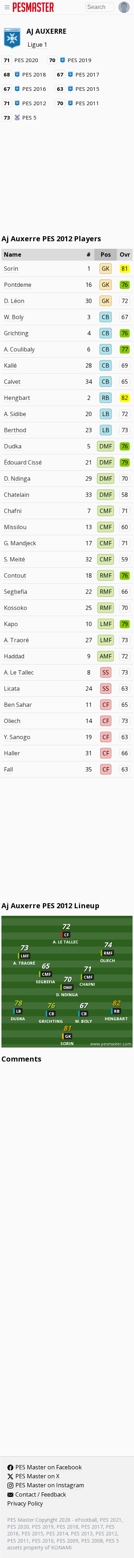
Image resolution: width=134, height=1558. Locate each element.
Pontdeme (17, 285)
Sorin (11, 268)
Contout (15, 575)
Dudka (12, 446)
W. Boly (14, 317)
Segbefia (15, 592)
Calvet (12, 382)
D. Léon (14, 301)
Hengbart (17, 398)
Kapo (11, 624)
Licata (12, 688)
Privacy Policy (25, 1503)
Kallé (10, 365)
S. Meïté (14, 559)
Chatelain (16, 495)
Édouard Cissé (23, 462)
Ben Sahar (18, 705)
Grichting (16, 333)
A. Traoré (16, 640)
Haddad (14, 656)
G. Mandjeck (20, 543)
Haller (12, 753)
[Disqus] (67, 1165)
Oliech (12, 721)
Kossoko (15, 608)
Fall (8, 769)
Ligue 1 (37, 44)
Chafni (12, 511)
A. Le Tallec (19, 672)
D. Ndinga (17, 478)
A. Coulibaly (19, 349)
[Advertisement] (67, 177)
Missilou (15, 527)
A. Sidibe (15, 414)
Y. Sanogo (17, 737)
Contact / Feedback (40, 1494)
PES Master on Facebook (48, 1467)
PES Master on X (37, 1476)
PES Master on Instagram (49, 1485)
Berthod (15, 430)
